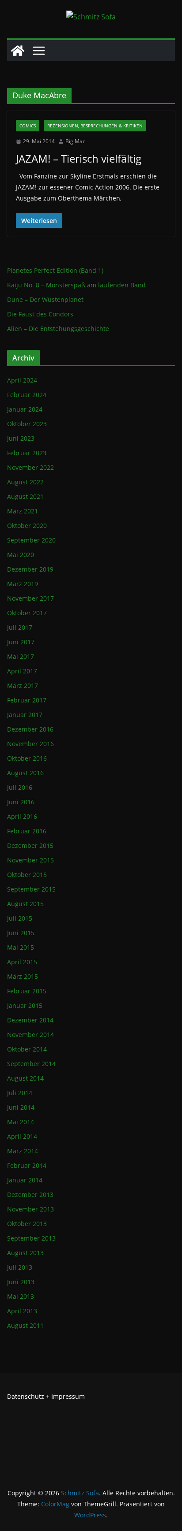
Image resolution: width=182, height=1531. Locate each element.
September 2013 (31, 1238)
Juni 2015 (20, 933)
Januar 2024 (24, 409)
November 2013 (30, 1209)
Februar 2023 (26, 453)
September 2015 (31, 889)
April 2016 (22, 816)
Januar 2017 (24, 714)
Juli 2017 (19, 627)
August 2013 (25, 1253)
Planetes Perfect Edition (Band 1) (55, 270)
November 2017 (30, 598)
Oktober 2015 (27, 874)
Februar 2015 (26, 991)
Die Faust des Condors (40, 314)
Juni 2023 (20, 438)
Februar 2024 (26, 394)
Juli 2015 (19, 918)
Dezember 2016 (30, 729)
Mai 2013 (20, 1296)
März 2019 (22, 584)
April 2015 (22, 962)
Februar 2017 (26, 700)
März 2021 (22, 511)
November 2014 (30, 1034)
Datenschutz (25, 1396)
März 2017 (22, 685)
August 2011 (25, 1325)
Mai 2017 (20, 656)
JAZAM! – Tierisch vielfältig (78, 158)
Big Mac (75, 141)
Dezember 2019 (30, 569)
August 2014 (25, 1078)
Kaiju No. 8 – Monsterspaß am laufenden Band (76, 285)
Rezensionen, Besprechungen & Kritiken (95, 126)
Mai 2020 (20, 554)
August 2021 (25, 496)
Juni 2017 (20, 642)
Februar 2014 (26, 1165)
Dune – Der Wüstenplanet (45, 299)
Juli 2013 (19, 1267)
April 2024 (22, 380)
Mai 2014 (20, 1122)
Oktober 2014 (27, 1049)
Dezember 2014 (30, 1020)
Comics (27, 126)
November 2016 (30, 743)
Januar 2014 (24, 1180)
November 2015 (30, 860)
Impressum (68, 1396)
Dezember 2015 (30, 845)
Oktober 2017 (27, 613)
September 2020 (31, 540)
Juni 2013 (20, 1282)
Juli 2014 (19, 1093)
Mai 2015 (20, 947)
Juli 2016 (19, 787)
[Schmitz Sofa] (17, 50)
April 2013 (22, 1311)
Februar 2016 (26, 831)
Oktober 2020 (27, 525)
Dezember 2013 (30, 1194)
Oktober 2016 (27, 758)
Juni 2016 (20, 802)
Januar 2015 (24, 1005)
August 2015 (25, 903)
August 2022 (25, 482)
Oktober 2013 (27, 1223)
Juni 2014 (20, 1107)
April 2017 (22, 671)
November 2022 (30, 467)
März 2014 (22, 1151)
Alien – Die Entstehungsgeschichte (58, 328)
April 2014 (22, 1136)
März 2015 (22, 976)
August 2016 (25, 773)
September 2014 (31, 1063)
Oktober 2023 (27, 424)
